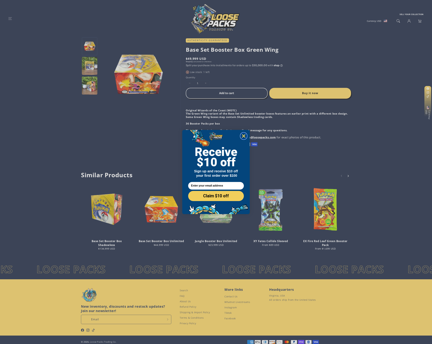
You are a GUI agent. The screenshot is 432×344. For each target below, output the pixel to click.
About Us (185, 301)
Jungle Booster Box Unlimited (216, 241)
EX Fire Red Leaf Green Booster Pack (325, 243)
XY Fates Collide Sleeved (270, 241)
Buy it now (310, 93)
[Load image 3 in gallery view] (89, 86)
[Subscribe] (167, 319)
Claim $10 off (216, 195)
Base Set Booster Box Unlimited (161, 241)
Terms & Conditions (192, 317)
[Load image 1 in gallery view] (89, 46)
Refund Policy (188, 306)
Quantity (190, 77)
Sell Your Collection (412, 14)
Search (184, 290)
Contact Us (231, 296)
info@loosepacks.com (260, 137)
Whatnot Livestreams (237, 302)
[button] (10, 18)
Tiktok (228, 312)
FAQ (182, 296)
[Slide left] (341, 176)
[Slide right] (348, 176)
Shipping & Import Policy (195, 312)
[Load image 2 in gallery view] (89, 66)
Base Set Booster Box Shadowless (107, 243)
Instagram (230, 307)
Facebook (230, 318)
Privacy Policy (188, 323)
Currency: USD (428, 115)
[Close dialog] (243, 136)
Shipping (189, 61)
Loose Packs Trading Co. (103, 341)
